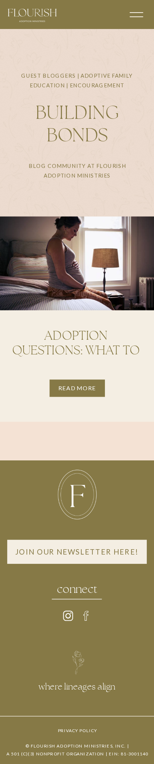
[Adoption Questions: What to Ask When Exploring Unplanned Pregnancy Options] (77, 263)
